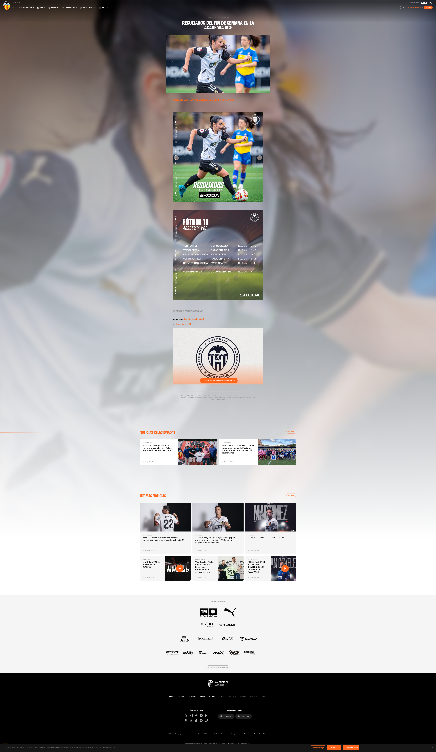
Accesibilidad (263, 734)
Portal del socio (415, 8)
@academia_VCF (183, 324)
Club (222, 697)
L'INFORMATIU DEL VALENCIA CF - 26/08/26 (151, 564)
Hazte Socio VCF (88, 7)
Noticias (104, 7)
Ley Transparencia (234, 734)
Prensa (223, 734)
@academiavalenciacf (193, 319)
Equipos (171, 697)
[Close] (432, 747)
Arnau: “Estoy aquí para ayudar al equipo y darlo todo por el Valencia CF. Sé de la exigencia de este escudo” (215, 540)
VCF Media (212, 697)
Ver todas (291, 432)
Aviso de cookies (190, 734)
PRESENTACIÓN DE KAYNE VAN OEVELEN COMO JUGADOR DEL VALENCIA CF (256, 567)
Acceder (428, 8)
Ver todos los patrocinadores (218, 667)
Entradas (55, 7)
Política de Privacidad (249, 734)
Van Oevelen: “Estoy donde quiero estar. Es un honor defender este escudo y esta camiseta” (204, 568)
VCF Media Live (147, 559)
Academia (232, 697)
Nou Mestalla (28, 7)
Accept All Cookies (351, 748)
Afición (243, 697)
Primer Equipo (147, 535)
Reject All (334, 748)
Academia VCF (147, 443)
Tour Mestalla (70, 7)
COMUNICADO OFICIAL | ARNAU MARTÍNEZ (268, 537)
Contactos (215, 734)
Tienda (42, 7)
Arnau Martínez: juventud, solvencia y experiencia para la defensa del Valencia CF (163, 538)
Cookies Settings (203, 734)
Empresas (253, 697)
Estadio (181, 697)
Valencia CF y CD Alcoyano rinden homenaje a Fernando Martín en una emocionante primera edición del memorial (238, 449)
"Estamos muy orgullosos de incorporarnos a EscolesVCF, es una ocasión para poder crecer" (158, 448)
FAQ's (170, 734)
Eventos (264, 697)
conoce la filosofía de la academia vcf (218, 380)
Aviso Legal (178, 734)
